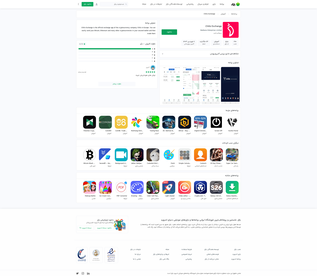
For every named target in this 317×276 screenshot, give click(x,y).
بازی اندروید (236, 254)
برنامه (222, 4)
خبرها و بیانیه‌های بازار (161, 254)
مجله (144, 4)
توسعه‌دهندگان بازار (174, 4)
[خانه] (235, 4)
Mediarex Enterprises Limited (211, 30)
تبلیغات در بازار (156, 4)
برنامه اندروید (236, 259)
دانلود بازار (87, 4)
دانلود (169, 32)
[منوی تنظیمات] (78, 4)
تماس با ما (137, 259)
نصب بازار (237, 249)
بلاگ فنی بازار (164, 259)
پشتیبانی (190, 4)
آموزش (223, 14)
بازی (214, 4)
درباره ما (138, 254)
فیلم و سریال (203, 4)
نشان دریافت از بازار (212, 259)
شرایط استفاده (187, 249)
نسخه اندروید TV (85, 228)
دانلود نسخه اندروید (104, 228)
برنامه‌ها (234, 14)
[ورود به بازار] (96, 4)
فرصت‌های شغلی (213, 254)
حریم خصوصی (186, 254)
